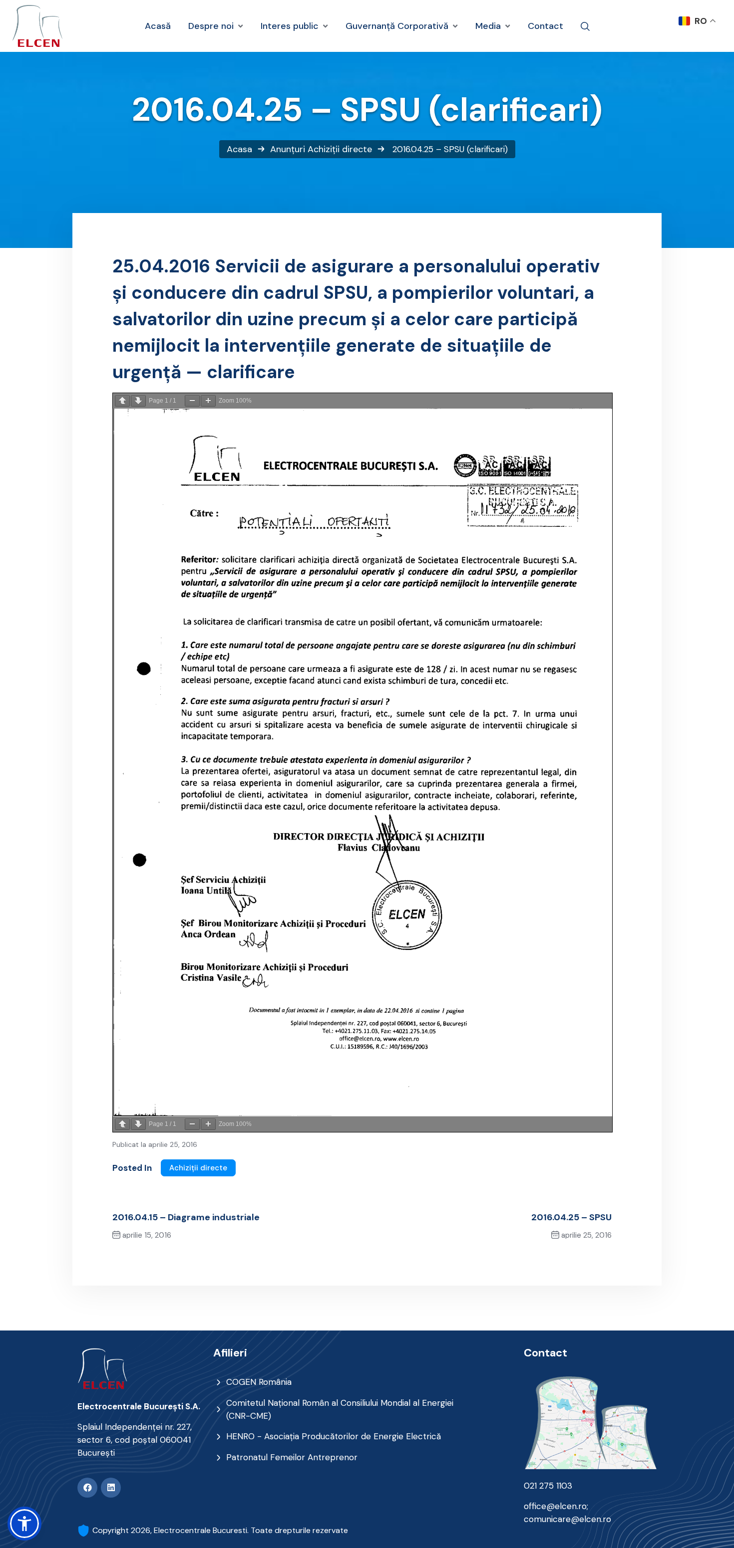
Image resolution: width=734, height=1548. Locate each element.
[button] (24, 1523)
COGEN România (259, 1381)
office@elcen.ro (555, 1506)
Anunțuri (287, 149)
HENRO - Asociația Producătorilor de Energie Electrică (333, 1436)
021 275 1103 (548, 1485)
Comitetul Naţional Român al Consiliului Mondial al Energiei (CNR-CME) (339, 1409)
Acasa (239, 149)
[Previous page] (122, 401)
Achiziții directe (340, 149)
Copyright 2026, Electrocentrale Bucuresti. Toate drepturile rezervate (220, 1530)
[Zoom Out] (192, 401)
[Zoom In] (208, 401)
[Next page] (138, 401)
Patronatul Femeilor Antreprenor (292, 1457)
